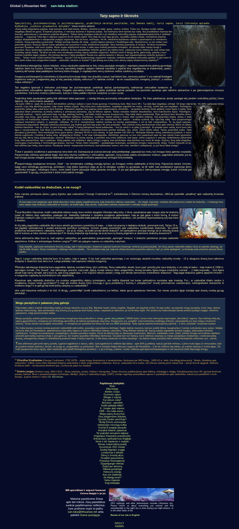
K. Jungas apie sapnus (112, 408)
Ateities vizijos (112, 391)
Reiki (112, 386)
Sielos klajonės (112, 480)
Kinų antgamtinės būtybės (112, 416)
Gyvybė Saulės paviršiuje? (112, 419)
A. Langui (25, 258)
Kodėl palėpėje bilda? (112, 405)
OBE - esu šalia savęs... (112, 411)
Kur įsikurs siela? (112, 400)
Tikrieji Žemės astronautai (112, 422)
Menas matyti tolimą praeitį (112, 444)
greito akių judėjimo (115, 318)
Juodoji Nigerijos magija (112, 449)
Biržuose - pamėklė (112, 402)
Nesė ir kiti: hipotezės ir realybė (112, 441)
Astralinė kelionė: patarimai (112, 430)
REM (116, 323)
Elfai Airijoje (112, 388)
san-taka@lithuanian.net (82, 511)
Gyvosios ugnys (112, 394)
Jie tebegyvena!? (112, 477)
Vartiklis (119, 526)
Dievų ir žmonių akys (112, 455)
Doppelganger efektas (112, 463)
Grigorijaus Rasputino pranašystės (112, 435)
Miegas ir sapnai (112, 397)
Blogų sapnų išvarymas (112, 413)
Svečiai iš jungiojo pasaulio (112, 427)
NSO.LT (119, 523)
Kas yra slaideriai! (112, 474)
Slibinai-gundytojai (112, 469)
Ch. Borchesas (55, 376)
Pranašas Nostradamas (112, 460)
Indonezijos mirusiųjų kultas (112, 424)
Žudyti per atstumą (112, 466)
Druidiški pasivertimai (112, 458)
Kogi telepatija (112, 483)
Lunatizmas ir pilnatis (112, 452)
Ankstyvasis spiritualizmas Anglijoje (112, 438)
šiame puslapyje (90, 515)
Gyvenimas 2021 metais (112, 447)
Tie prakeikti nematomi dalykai (112, 433)
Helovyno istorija (112, 471)
